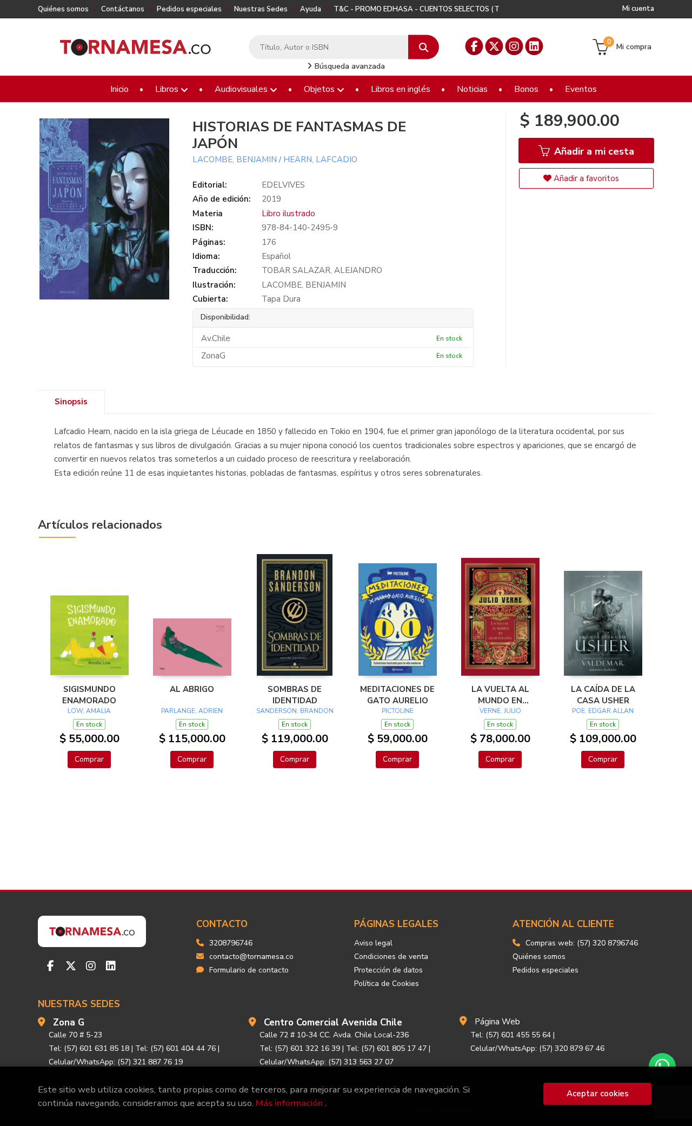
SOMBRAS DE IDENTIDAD (295, 694)
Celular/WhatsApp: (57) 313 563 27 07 (327, 1062)
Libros (168, 89)
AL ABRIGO (192, 689)
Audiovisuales (242, 89)
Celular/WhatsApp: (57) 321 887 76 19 (116, 1062)
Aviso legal (373, 943)
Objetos (320, 89)
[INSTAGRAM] (514, 46)
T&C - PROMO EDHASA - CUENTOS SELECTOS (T (417, 9)
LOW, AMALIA (89, 711)
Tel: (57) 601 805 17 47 (386, 1048)
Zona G (68, 1022)
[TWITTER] (494, 46)
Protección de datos (388, 970)
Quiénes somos (63, 9)
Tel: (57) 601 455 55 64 (510, 1035)
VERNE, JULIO (500, 711)
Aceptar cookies (598, 1093)
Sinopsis (71, 401)
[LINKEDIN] (534, 46)
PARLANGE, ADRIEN (192, 711)
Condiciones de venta (391, 956)
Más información (289, 1103)
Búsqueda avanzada (348, 66)
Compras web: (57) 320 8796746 (581, 943)
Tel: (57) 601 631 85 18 (89, 1048)
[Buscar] (423, 47)
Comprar (89, 759)
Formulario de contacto (249, 970)
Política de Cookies (386, 983)
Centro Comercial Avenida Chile (333, 1022)
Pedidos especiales (189, 9)
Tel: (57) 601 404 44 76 (175, 1048)
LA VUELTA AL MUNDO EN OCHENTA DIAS (500, 694)
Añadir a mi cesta (592, 151)
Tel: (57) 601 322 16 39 (300, 1048)
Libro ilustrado (288, 213)
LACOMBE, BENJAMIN (234, 159)
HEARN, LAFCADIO (320, 159)
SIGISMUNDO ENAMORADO (89, 694)
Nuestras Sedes (261, 9)
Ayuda (310, 9)
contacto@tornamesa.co (251, 956)
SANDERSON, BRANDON (295, 711)
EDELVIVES (283, 184)
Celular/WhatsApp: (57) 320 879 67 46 (537, 1048)
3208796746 (230, 943)
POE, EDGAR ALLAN (603, 711)
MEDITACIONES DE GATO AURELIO (397, 694)
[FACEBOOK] (474, 46)
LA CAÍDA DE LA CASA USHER (603, 694)
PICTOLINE (398, 711)
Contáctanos (122, 9)
